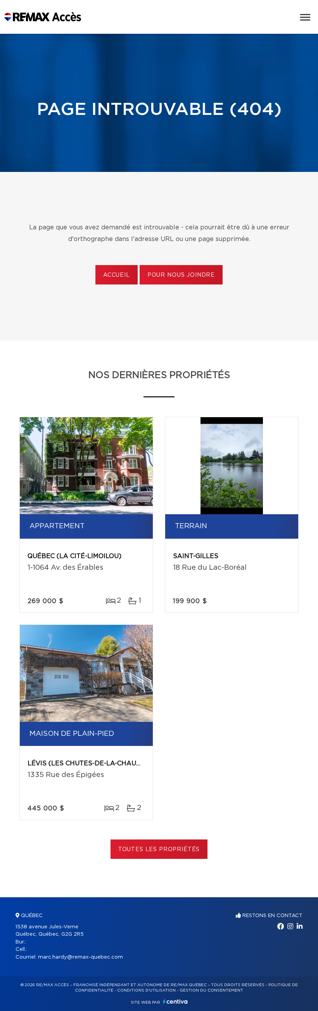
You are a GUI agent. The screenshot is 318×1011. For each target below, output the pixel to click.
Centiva (175, 1001)
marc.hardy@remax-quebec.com (80, 957)
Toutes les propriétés (159, 849)
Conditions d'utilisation (146, 990)
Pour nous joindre (181, 275)
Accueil (116, 275)
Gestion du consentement (211, 990)
